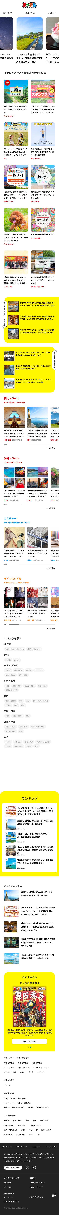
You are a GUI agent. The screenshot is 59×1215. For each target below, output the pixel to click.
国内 (28, 440)
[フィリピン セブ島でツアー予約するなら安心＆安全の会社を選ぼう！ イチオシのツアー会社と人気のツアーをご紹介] (16, 141)
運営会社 (33, 1178)
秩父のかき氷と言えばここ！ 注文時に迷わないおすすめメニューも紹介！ (28, 58)
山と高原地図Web (36, 1197)
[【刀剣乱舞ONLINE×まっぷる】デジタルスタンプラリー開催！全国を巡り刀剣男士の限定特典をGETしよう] (16, 269)
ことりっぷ (8, 1197)
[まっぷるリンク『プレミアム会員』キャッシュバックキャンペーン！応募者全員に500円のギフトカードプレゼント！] (29, 811)
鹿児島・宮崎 (11, 731)
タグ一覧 (7, 1085)
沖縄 (21, 731)
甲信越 (53, 560)
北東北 (8, 660)
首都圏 (28, 670)
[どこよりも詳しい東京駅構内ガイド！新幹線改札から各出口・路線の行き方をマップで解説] (29, 850)
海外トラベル (30, 13)
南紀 (23, 705)
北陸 (7, 686)
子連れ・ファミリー (41, 1067)
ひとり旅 (41, 1072)
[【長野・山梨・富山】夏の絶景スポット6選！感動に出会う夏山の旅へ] (29, 837)
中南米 (28, 746)
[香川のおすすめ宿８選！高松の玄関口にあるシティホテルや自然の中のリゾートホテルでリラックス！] (14, 408)
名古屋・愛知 (29, 686)
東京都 (6, 560)
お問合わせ (8, 1187)
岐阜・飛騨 (42, 686)
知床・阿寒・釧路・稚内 (15, 649)
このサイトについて (11, 1178)
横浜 (34, 1120)
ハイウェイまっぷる (11, 1201)
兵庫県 (29, 560)
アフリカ (17, 742)
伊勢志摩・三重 (11, 690)
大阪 (28, 701)
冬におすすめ (9, 1067)
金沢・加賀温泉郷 (10, 1130)
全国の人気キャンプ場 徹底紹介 (16, 1098)
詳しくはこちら (29, 1042)
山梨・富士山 (11, 675)
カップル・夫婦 (10, 1072)
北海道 (6, 1120)
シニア (22, 1072)
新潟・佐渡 (54, 440)
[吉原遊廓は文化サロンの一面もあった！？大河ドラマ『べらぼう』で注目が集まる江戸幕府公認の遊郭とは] (14, 528)
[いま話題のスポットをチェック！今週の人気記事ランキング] (16, 98)
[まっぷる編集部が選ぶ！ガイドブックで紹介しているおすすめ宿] (43, 269)
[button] (28, 1047)
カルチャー (52, 13)
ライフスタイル (51, 1146)
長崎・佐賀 (23, 726)
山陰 (7, 716)
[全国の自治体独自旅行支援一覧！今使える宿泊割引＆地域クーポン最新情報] (43, 141)
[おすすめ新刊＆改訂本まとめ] (43, 227)
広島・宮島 (8, 1134)
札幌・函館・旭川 (34, 649)
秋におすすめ (37, 1063)
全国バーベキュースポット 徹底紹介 (17, 1103)
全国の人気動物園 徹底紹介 (14, 1107)
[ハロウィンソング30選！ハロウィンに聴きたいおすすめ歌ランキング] (14, 588)
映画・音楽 (7, 620)
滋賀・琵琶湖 (11, 701)
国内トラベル (7, 13)
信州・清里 (23, 675)
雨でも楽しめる (24, 1067)
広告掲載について (36, 1187)
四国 (28, 716)
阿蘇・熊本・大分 (37, 726)
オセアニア (29, 742)
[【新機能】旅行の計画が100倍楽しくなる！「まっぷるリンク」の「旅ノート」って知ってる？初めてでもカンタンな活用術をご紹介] (16, 184)
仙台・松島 (17, 1120)
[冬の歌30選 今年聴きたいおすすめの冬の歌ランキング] (37, 588)
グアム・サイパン (43, 742)
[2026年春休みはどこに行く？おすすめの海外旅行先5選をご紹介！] (14, 468)
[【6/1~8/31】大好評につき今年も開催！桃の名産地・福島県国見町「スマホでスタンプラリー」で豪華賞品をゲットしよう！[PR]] (43, 98)
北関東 (8, 670)
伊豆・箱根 (39, 670)
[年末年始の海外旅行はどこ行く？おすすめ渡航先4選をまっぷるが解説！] (37, 468)
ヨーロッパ (18, 746)
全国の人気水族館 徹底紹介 (38, 1107)
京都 (21, 701)
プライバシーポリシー (38, 1182)
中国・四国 (7, 440)
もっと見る (51, 448)
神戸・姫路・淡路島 (40, 701)
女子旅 (31, 1072)
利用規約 (7, 1182)
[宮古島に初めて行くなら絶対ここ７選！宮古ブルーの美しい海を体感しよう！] (29, 863)
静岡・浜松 (17, 686)
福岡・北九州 (11, 726)
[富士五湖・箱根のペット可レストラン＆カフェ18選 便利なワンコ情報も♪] (16, 227)
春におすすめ (9, 1063)
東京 (27, 1120)
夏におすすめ (23, 1063)
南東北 (16, 660)
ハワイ (8, 746)
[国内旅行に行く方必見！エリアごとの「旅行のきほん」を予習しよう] (43, 184)
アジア (6, 500)
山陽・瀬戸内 (18, 716)
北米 (36, 746)
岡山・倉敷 (20, 1134)
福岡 (30, 1134)
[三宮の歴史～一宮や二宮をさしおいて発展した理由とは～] (37, 528)
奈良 (16, 705)
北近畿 (8, 705)
